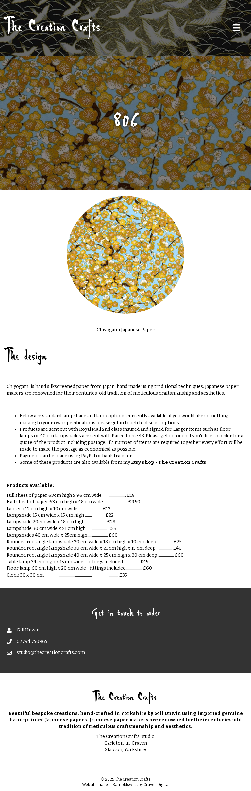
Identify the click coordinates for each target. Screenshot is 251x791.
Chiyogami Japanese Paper (126, 330)
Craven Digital (156, 785)
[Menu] (236, 28)
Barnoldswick (125, 785)
